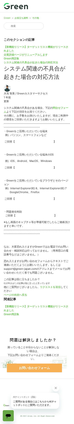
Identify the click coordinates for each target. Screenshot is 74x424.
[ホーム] (16, 6)
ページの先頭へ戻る (15, 294)
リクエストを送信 (50, 287)
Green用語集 (11, 58)
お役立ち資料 (21, 17)
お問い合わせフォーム (34, 368)
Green (7, 17)
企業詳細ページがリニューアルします (26, 54)
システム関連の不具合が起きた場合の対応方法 (31, 62)
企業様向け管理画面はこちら (37, 410)
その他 (35, 17)
